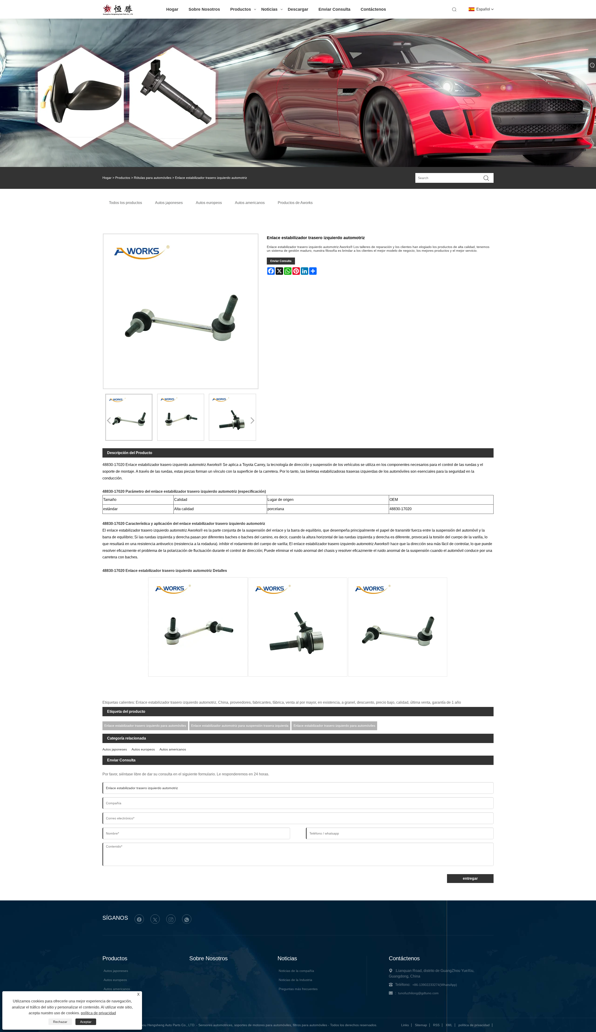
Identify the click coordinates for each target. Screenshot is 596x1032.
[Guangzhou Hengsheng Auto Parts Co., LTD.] (117, 14)
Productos (240, 9)
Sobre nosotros (204, 9)
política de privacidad (474, 1025)
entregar (470, 878)
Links (405, 1025)
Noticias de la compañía (296, 971)
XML (449, 1025)
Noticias (269, 9)
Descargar (298, 9)
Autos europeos (143, 749)
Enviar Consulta (334, 9)
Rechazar (60, 1022)
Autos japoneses (114, 749)
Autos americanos (172, 749)
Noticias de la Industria (295, 980)
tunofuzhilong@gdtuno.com (418, 993)
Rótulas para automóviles (152, 178)
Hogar (172, 9)
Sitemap (421, 1025)
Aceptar (85, 1022)
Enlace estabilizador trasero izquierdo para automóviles (145, 725)
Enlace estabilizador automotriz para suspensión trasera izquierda (239, 725)
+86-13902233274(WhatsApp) (434, 985)
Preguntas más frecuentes (298, 989)
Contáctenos (373, 9)
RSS (436, 1025)
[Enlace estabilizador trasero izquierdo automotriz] (129, 417)
